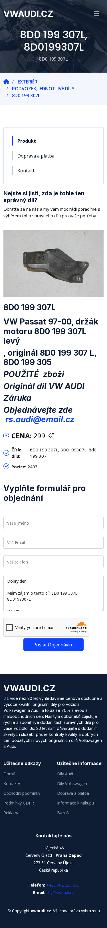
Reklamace (13, 813)
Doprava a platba (35, 156)
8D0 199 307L (26, 95)
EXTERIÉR (27, 82)
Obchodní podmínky (21, 793)
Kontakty (11, 784)
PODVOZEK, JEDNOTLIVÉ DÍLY (43, 88)
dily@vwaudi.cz (60, 892)
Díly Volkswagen (72, 784)
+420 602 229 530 (63, 885)
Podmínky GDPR (18, 803)
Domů (9, 774)
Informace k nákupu (75, 803)
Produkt (26, 141)
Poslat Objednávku (53, 645)
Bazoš (63, 813)
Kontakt (26, 171)
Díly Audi (65, 774)
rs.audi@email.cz (39, 419)
